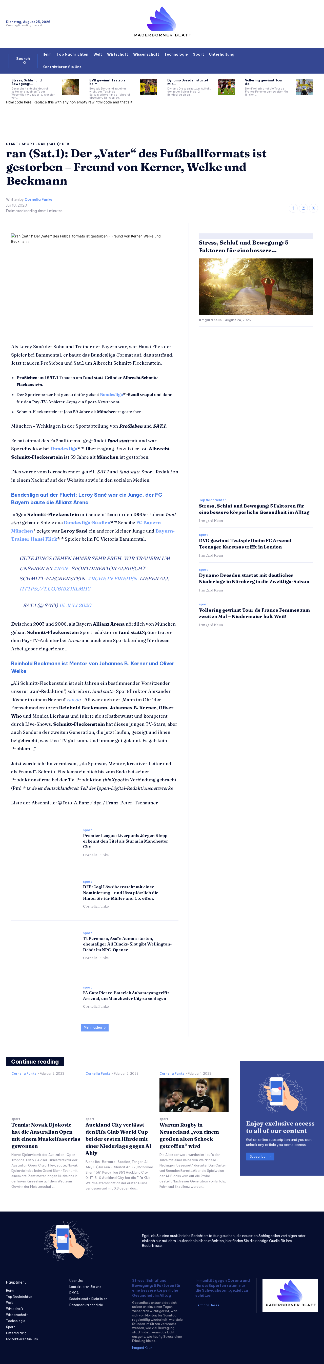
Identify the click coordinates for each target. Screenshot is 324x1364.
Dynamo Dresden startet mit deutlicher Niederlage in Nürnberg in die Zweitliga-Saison (254, 578)
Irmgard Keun (210, 320)
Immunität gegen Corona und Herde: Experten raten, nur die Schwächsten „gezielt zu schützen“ (222, 1288)
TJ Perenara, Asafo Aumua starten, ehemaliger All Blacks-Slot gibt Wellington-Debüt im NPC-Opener (127, 944)
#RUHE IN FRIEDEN (112, 578)
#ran (60, 568)
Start (12, 144)
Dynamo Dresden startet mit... (187, 82)
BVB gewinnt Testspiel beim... (108, 82)
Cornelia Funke (38, 199)
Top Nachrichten (213, 500)
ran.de (73, 699)
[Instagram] (303, 208)
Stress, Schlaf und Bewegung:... (26, 82)
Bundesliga (111, 394)
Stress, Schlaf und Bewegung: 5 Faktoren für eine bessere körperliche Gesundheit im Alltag (156, 1288)
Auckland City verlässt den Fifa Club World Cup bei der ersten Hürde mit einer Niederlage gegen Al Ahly (118, 1138)
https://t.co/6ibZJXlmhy (55, 588)
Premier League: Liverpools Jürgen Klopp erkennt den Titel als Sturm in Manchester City (125, 841)
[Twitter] (313, 208)
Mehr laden (93, 1027)
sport (28, 144)
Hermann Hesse (207, 1305)
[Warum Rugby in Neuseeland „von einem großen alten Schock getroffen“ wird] (194, 1095)
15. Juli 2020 (75, 605)
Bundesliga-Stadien (87, 522)
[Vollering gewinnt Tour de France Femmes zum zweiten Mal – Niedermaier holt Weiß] (304, 87)
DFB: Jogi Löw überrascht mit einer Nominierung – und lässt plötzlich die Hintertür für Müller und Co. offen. (120, 892)
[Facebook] (293, 208)
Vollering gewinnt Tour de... (264, 82)
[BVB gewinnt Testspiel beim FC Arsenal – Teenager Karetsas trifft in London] (148, 87)
